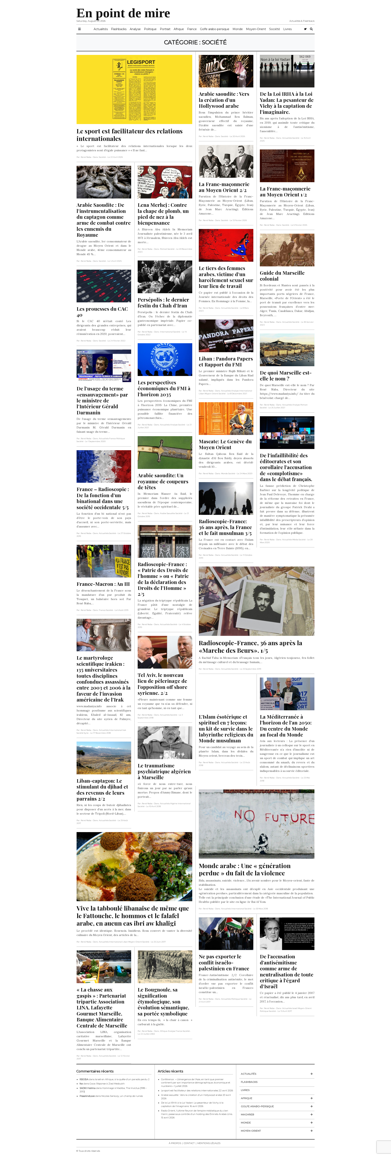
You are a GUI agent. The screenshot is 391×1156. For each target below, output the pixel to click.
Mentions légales (208, 1143)
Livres (287, 29)
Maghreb (247, 1114)
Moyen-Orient (256, 29)
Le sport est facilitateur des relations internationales (189, 1090)
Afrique (179, 29)
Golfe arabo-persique (214, 29)
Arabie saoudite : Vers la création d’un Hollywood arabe (191, 1095)
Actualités (101, 29)
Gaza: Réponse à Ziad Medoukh (107, 1083)
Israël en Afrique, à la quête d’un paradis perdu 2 (122, 1079)
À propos (175, 1143)
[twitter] (305, 29)
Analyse (135, 29)
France (192, 29)
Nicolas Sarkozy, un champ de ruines (122, 1096)
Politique (150, 29)
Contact (189, 1143)
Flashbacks (118, 29)
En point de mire (123, 13)
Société (274, 29)
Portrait (165, 29)
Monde (238, 29)
